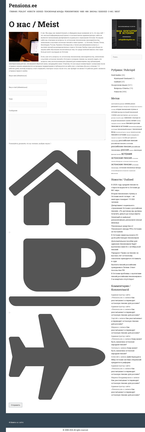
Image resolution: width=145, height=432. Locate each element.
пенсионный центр (121, 132)
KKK (87, 11)
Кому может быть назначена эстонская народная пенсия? (126, 342)
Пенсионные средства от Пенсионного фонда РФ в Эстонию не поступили (126, 229)
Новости (31, 11)
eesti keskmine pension (117, 104)
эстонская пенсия (121, 157)
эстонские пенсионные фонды (130, 168)
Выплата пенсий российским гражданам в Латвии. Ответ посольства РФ (123, 267)
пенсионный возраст (125, 129)
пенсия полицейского (133, 135)
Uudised (39, 11)
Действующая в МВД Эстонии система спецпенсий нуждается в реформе (126, 360)
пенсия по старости (116, 138)
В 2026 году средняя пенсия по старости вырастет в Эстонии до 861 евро (125, 187)
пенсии (123, 123)
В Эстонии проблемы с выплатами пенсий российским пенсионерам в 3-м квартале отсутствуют (126, 276)
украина (131, 150)
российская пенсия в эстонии (122, 143)
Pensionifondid (72, 11)
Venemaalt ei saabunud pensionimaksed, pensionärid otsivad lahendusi (126, 220)
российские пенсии (121, 146)
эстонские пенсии (121, 164)
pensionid (114, 106)
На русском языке (119, 85)
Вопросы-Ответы (121, 88)
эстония (126, 153)
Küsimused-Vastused (123, 78)
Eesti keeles (116, 75)
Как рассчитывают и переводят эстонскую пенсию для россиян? (125, 300)
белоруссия (127, 106)
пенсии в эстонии (119, 126)
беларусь (120, 106)
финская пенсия (116, 154)
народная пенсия (116, 123)
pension (132, 104)
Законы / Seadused (98, 11)
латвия (133, 121)
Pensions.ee (23, 5)
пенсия (128, 132)
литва (139, 120)
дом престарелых (133, 115)
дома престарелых (122, 115)
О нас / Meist (114, 11)
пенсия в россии (136, 132)
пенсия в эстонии (118, 135)
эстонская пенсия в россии (130, 161)
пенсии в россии (133, 123)
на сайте (16, 422)
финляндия (138, 150)
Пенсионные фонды (54, 11)
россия (125, 149)
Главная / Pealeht (17, 11)
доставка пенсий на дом (117, 118)
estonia (127, 104)
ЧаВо (82, 11)
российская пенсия (128, 140)
